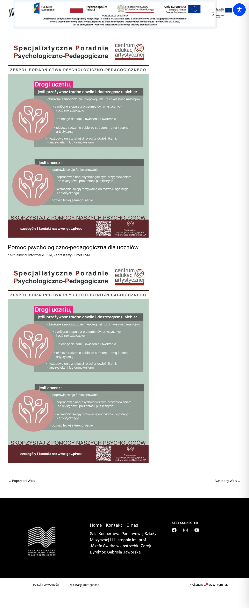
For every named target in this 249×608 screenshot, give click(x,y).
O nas (132, 525)
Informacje (36, 255)
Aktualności (18, 255)
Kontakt (114, 525)
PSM (49, 255)
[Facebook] (174, 530)
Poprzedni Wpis (21, 481)
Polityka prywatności (46, 584)
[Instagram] (185, 530)
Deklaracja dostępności (84, 585)
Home (96, 525)
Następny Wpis (228, 481)
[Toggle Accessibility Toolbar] (239, 9)
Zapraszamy (63, 255)
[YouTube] (196, 530)
